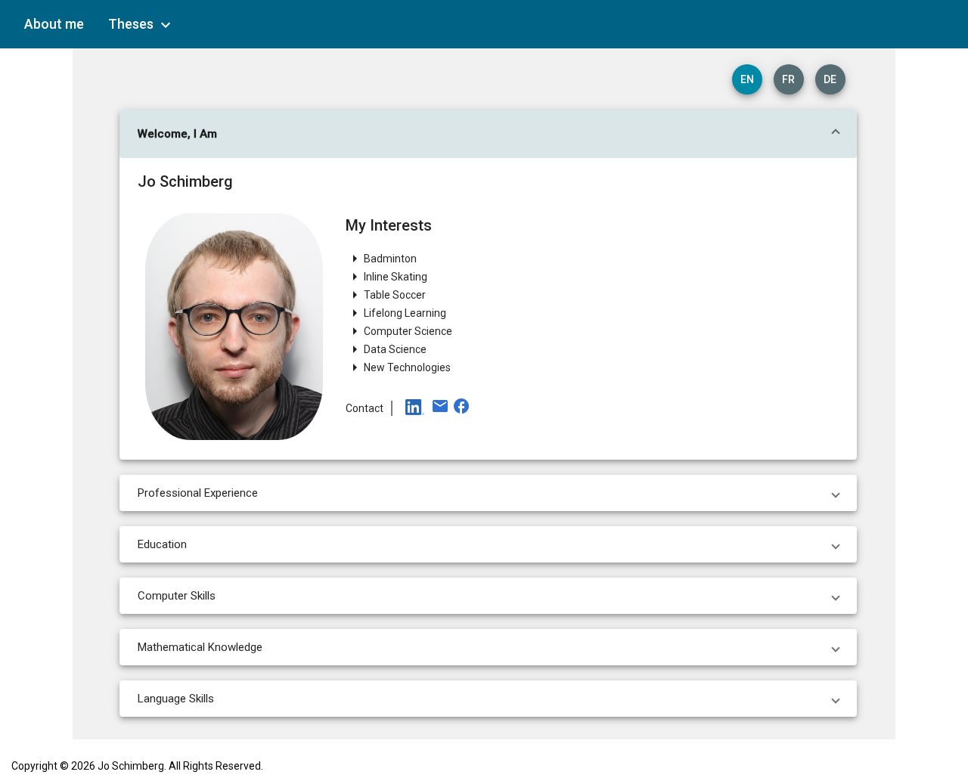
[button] (488, 134)
